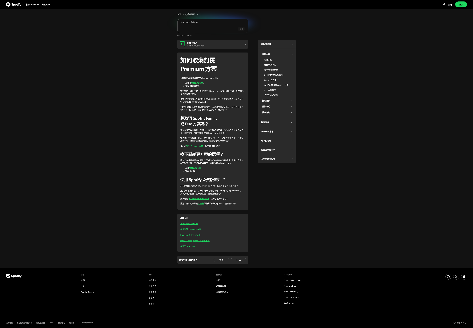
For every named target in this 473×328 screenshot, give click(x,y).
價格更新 (268, 60)
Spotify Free (289, 302)
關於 (83, 280)
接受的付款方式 (271, 70)
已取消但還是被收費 (189, 223)
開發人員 (152, 286)
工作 (83, 286)
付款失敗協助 (270, 65)
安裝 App (46, 4)
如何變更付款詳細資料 (274, 75)
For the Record (87, 292)
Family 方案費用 (271, 94)
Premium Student (291, 297)
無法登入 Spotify (187, 246)
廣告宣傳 (152, 292)
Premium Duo (290, 285)
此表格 (201, 203)
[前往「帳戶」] (244, 44)
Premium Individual (292, 280)
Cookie (51, 323)
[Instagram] (448, 277)
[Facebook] (464, 277)
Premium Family (291, 291)
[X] (456, 277)
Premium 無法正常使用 (199, 198)
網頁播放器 (221, 286)
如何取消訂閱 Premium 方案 (276, 84)
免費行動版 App (223, 292)
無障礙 (71, 323)
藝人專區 (152, 280)
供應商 (151, 304)
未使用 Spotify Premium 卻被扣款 (195, 240)
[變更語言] (444, 4)
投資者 (151, 298)
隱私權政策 (40, 323)
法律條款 (9, 323)
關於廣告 (61, 323)
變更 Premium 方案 (194, 145)
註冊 (450, 4)
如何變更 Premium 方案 (190, 229)
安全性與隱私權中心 (24, 323)
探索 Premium (32, 4)
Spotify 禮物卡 (270, 80)
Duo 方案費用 (270, 89)
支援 (218, 280)
